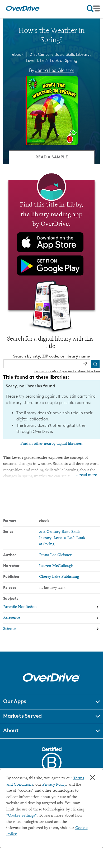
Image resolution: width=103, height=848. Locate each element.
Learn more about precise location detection (67, 371)
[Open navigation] (93, 8)
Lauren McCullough (56, 566)
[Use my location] (85, 364)
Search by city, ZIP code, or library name (51, 356)
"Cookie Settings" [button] (21, 816)
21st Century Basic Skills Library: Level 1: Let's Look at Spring (62, 538)
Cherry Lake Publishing (59, 577)
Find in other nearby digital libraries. (51, 444)
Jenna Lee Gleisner (54, 70)
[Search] (95, 364)
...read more (86, 475)
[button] (51, 702)
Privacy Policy (54, 785)
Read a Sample (51, 156)
